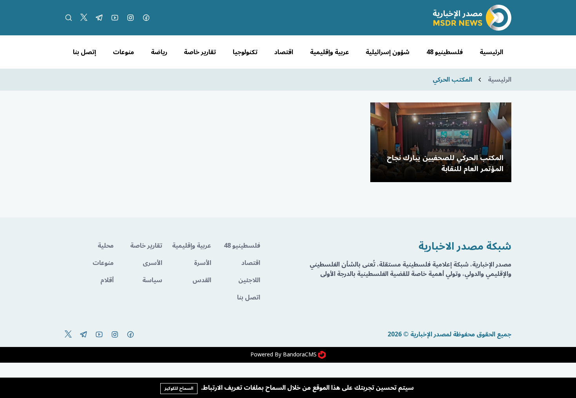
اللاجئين (249, 280)
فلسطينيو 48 (444, 52)
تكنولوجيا (245, 52)
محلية (106, 245)
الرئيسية (491, 52)
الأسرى (152, 263)
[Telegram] (99, 18)
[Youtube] (115, 18)
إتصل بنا (84, 52)
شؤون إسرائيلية (387, 52)
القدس (201, 280)
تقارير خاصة (200, 52)
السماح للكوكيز (179, 388)
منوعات (123, 52)
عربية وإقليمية (329, 52)
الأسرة (202, 263)
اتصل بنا (248, 297)
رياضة (159, 52)
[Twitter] (83, 18)
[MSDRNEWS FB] (146, 18)
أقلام (107, 280)
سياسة (152, 280)
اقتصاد (283, 52)
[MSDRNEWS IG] (130, 18)
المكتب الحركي (452, 79)
